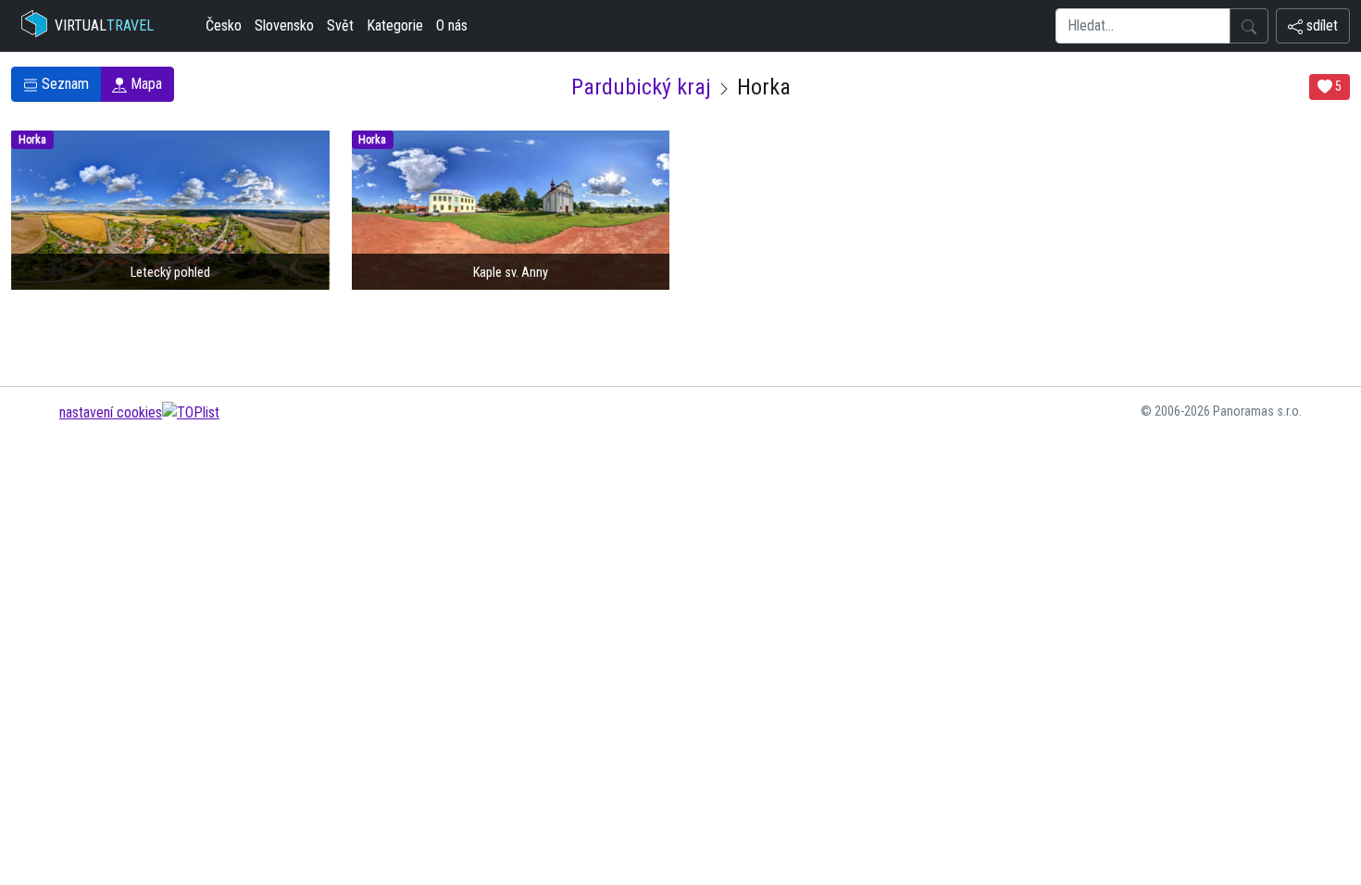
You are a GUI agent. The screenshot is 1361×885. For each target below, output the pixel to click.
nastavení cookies (110, 412)
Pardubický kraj (641, 87)
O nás (452, 25)
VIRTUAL (104, 25)
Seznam (63, 84)
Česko (224, 25)
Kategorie (395, 25)
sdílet (1320, 25)
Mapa (144, 84)
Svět (340, 25)
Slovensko (284, 25)
